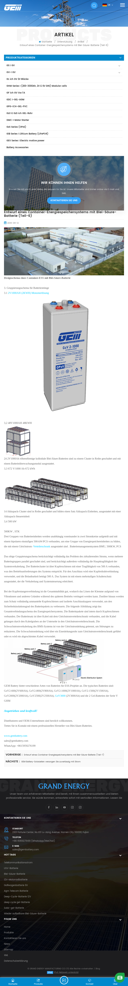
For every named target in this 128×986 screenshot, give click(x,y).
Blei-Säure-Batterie (14, 874)
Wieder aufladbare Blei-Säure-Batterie (25, 914)
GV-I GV (11, 72)
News (7, 944)
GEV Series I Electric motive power (25, 140)
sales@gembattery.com (25, 850)
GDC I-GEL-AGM (15, 100)
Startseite (47, 42)
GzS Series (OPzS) (16, 127)
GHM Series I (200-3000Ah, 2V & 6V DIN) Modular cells (36, 86)
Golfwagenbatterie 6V (16, 885)
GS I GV (10, 65)
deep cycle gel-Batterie (17, 902)
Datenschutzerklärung (16, 961)
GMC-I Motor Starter (17, 120)
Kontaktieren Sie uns (64, 200)
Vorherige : (14, 754)
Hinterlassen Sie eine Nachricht (64, 980)
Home (7, 927)
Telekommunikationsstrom (18, 862)
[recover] (120, 977)
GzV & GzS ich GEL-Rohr (19, 113)
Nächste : (13, 761)
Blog (98, 968)
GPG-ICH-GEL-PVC (17, 106)
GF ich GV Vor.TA (15, 93)
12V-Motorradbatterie (16, 880)
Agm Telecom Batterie (16, 891)
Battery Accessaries (17, 147)
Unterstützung (64, 42)
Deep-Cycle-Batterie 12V (17, 896)
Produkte (9, 932)
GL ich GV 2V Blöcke (17, 79)
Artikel (81, 42)
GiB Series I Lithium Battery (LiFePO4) (27, 134)
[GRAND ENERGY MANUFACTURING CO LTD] (15, 7)
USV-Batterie (11, 868)
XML (6, 955)
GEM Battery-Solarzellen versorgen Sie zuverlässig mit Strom (50, 761)
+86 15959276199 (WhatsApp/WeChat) (33, 841)
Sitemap (8, 950)
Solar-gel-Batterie (14, 908)
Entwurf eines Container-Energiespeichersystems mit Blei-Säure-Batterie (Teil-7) (64, 754)
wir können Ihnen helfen (64, 183)
